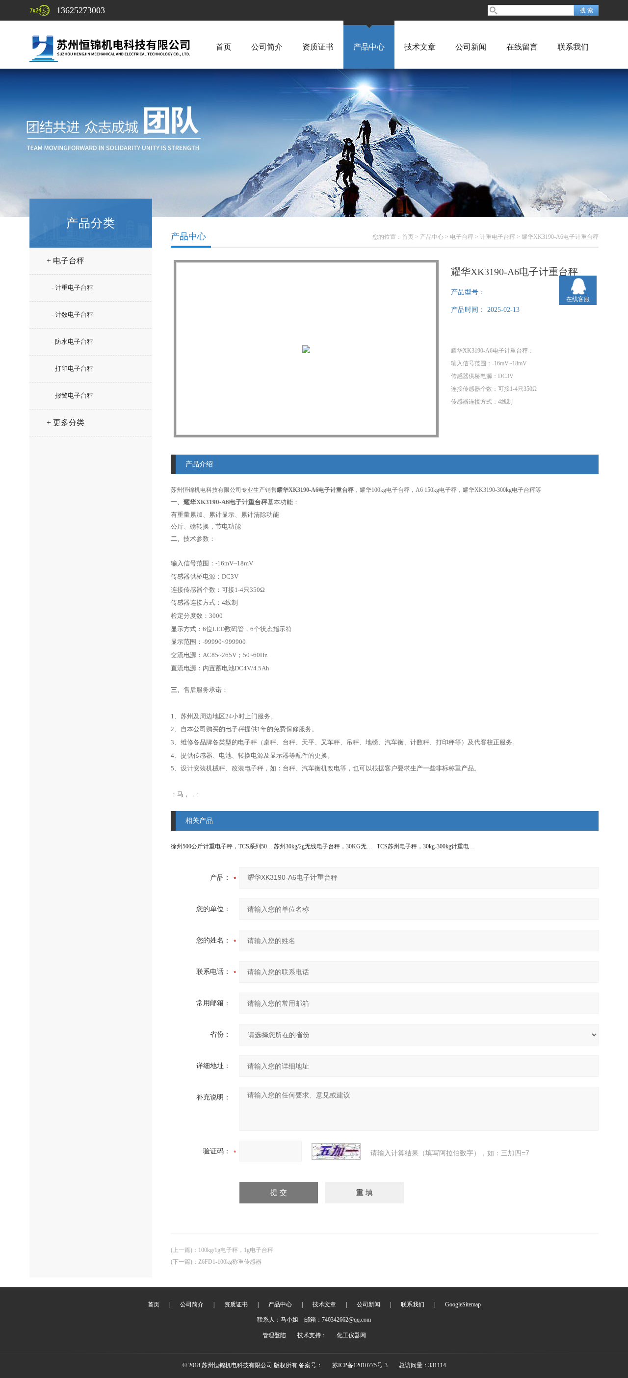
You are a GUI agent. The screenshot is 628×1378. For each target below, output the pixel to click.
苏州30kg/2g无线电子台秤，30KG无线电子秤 (332, 846)
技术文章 (420, 47)
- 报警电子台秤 (72, 395)
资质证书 (318, 47)
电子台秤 (461, 236)
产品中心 (369, 47)
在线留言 (522, 47)
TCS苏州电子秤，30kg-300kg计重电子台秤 (432, 846)
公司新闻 (471, 47)
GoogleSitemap (463, 1304)
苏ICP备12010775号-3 (360, 1365)
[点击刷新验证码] (336, 1151)
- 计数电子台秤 (72, 314)
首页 (224, 47)
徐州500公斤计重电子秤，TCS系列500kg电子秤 (232, 846)
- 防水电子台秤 (72, 341)
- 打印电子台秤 (72, 368)
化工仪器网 (351, 1335)
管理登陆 (274, 1335)
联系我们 (573, 47)
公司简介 (267, 47)
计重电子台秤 (497, 236)
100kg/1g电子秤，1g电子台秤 (235, 1250)
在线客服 (578, 299)
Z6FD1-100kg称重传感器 (230, 1261)
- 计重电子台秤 (72, 287)
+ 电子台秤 (65, 260)
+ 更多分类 (65, 422)
